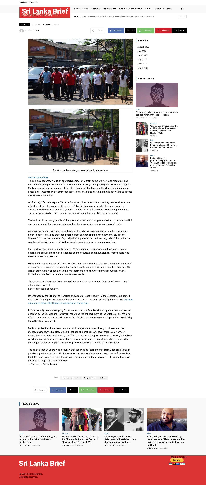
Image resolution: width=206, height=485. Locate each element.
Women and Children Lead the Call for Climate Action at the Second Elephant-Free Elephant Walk (164, 129)
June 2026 (142, 55)
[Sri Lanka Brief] (22, 31)
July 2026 (142, 51)
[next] (185, 16)
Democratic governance (71, 378)
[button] (182, 9)
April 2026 (142, 63)
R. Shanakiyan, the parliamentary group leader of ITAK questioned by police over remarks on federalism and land (163, 163)
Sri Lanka (103, 378)
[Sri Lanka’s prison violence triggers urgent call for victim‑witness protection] (157, 95)
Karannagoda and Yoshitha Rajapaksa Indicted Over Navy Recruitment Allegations (163, 145)
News (138, 109)
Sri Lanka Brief (33, 31)
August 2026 (143, 47)
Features (25, 24)
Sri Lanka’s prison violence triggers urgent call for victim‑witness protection (157, 113)
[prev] (180, 16)
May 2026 (142, 59)
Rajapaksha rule (90, 378)
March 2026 (143, 68)
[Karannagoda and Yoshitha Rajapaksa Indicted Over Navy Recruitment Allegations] (142, 145)
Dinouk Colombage (38, 177)
